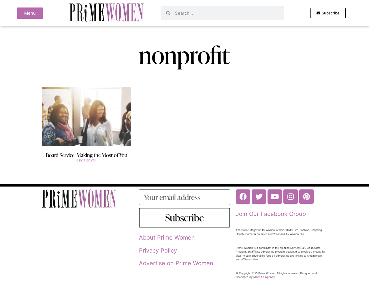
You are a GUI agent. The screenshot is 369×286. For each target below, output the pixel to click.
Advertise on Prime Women (176, 263)
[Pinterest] (306, 196)
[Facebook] (243, 196)
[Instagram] (290, 196)
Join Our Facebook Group (271, 213)
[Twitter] (259, 196)
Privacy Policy (158, 250)
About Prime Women (167, 237)
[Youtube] (275, 196)
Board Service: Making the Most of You (86, 155)
